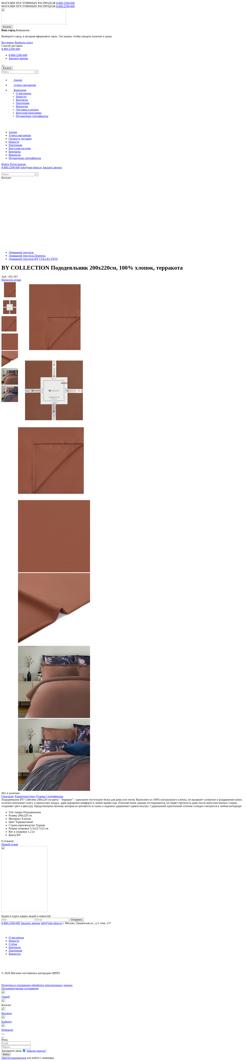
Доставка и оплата (27, 109)
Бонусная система (20, 148)
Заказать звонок (18, 58)
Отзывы (41, 796)
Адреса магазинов (24, 85)
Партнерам (22, 103)
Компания (19, 90)
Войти (5, 164)
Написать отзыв (11, 279)
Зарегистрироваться (13, 1057)
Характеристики (25, 796)
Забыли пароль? (36, 1050)
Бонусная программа (28, 112)
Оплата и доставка (20, 138)
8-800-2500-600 (65, 3)
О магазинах (23, 93)
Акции (17, 80)
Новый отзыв (9, 844)
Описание (7, 796)
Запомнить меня (11, 1050)
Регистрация (18, 164)
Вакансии (22, 106)
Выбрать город (24, 42)
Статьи (13, 944)
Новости (21, 96)
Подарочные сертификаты (32, 116)
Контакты (22, 99)
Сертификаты (54, 796)
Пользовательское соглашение (20, 988)
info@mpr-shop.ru (31, 167)
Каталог (7, 26)
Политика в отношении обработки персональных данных (37, 985)
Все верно (7, 42)
